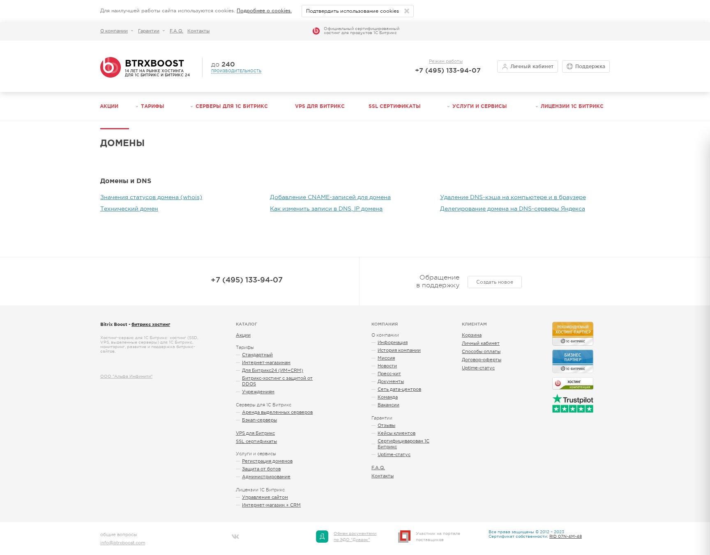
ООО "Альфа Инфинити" (126, 376)
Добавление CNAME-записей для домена (330, 197)
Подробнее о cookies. (264, 11)
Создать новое (494, 282)
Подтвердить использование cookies (352, 11)
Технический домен (129, 208)
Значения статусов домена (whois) (151, 197)
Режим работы (446, 61)
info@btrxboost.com (122, 542)
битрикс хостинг (150, 324)
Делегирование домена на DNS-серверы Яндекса (512, 208)
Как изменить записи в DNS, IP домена (326, 208)
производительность (236, 71)
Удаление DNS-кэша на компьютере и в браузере (513, 197)
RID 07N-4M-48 (565, 536)
